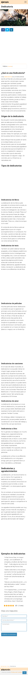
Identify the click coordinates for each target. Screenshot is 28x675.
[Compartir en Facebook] (3, 29)
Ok (24, 672)
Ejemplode (3, 666)
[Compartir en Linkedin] (11, 29)
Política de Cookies (16, 672)
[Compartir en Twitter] (7, 29)
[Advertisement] (14, 48)
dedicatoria (8, 77)
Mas (8, 666)
